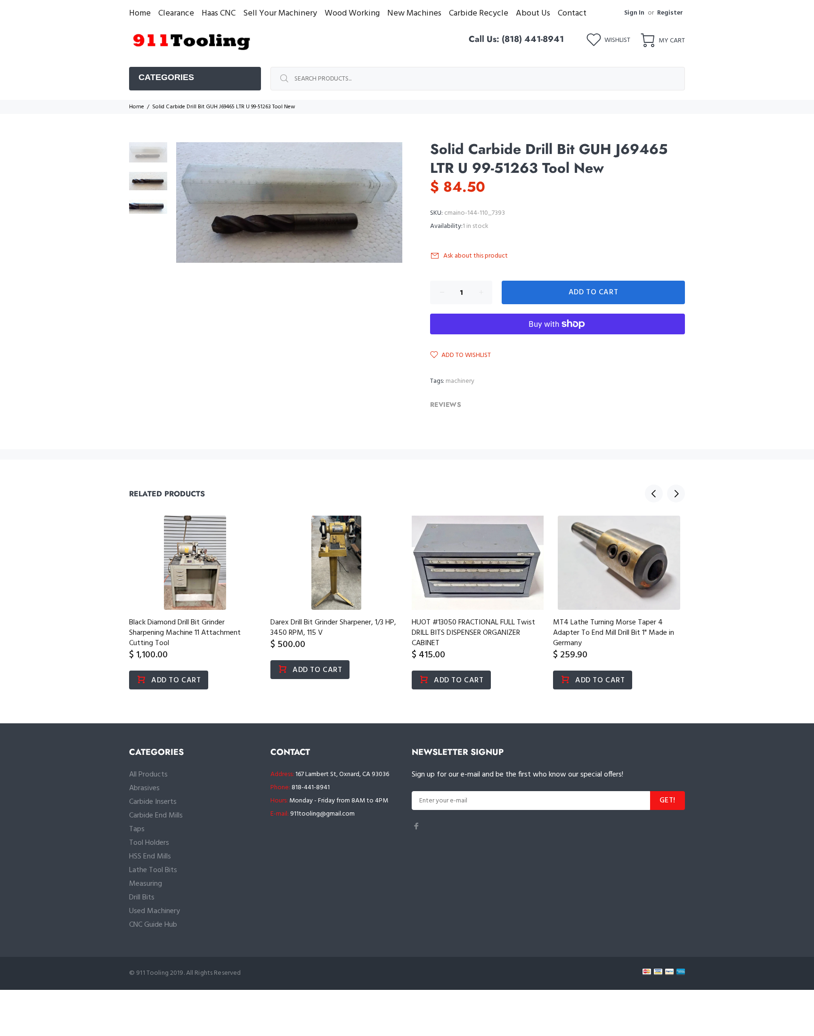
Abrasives (144, 788)
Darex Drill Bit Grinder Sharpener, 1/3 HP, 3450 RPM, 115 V (333, 627)
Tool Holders (149, 843)
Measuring (145, 884)
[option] (148, 157)
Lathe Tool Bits (153, 870)
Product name (78, 998)
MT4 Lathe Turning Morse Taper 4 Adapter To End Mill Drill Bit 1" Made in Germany (613, 632)
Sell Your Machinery (280, 13)
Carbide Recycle (478, 13)
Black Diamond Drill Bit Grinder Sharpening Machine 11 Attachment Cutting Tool (185, 632)
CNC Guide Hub (153, 925)
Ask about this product (475, 256)
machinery (460, 381)
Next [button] (676, 493)
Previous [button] (654, 493)
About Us (533, 13)
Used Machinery (154, 911)
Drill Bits (142, 897)
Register (670, 13)
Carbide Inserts (153, 802)
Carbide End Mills (156, 815)
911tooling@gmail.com (322, 814)
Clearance (176, 13)
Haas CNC (219, 13)
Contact (572, 13)
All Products (148, 775)
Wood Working (352, 13)
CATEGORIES (166, 77)
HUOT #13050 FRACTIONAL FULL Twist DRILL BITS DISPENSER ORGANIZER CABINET (473, 632)
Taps (137, 829)
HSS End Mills (150, 856)
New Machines (414, 13)
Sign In (634, 13)
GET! (667, 800)
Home (140, 13)
